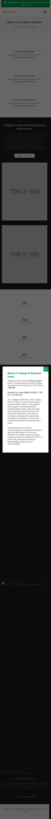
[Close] (45, 368)
